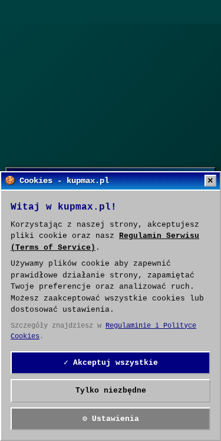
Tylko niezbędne (110, 390)
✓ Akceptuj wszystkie (111, 362)
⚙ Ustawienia (111, 418)
